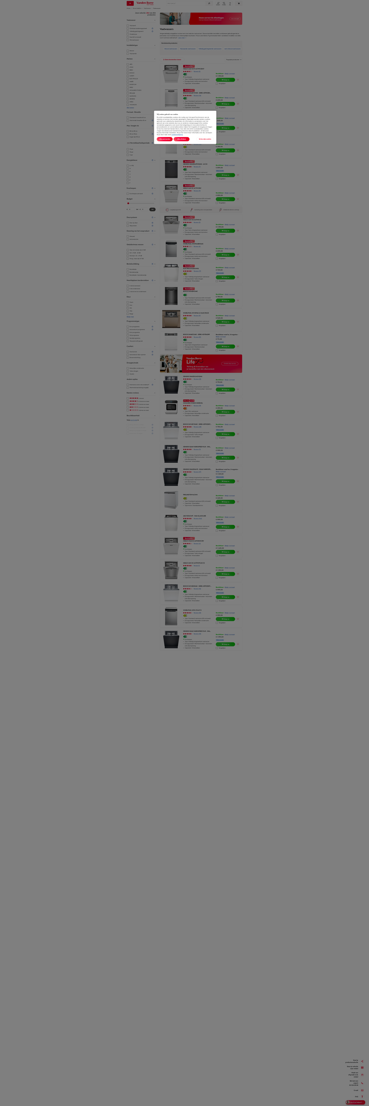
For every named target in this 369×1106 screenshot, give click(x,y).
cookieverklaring (177, 135)
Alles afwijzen (181, 139)
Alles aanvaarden (164, 139)
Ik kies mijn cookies (205, 139)
